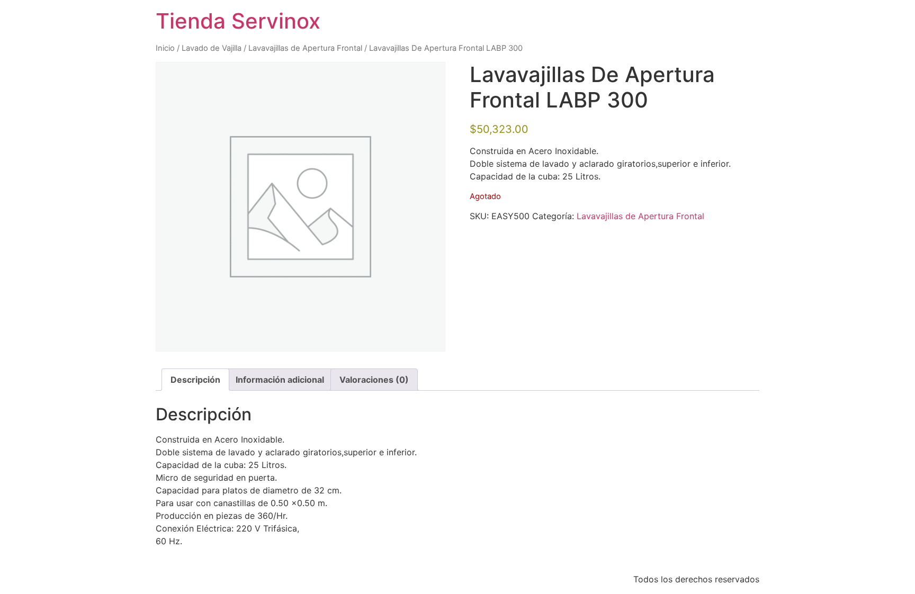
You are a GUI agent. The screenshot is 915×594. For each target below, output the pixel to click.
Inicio (165, 48)
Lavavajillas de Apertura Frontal (305, 48)
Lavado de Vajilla (211, 48)
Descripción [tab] (195, 379)
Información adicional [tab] (280, 379)
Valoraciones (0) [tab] (374, 379)
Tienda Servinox (238, 21)
